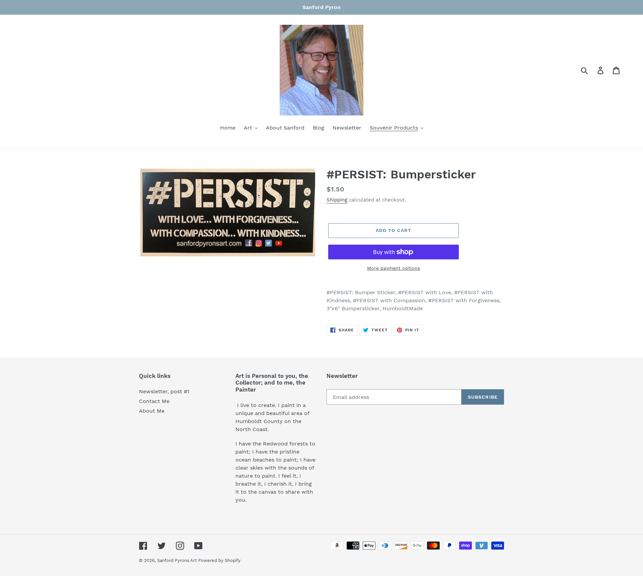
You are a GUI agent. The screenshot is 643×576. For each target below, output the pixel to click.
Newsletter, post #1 (164, 391)
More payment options (393, 268)
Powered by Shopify (219, 560)
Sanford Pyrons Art (177, 560)
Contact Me (154, 401)
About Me (151, 411)
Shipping (337, 200)
